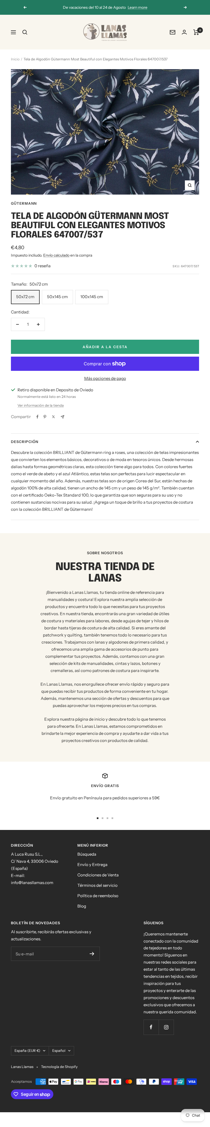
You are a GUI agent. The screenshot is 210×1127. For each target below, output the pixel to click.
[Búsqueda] (24, 32)
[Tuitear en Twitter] (53, 417)
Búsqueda (86, 854)
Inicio (15, 59)
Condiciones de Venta (98, 874)
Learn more (137, 7)
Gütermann (24, 203)
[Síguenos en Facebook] (151, 1027)
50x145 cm (57, 296)
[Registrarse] (92, 954)
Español (58, 1050)
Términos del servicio (97, 885)
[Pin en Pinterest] (44, 417)
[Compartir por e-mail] (62, 417)
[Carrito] (196, 32)
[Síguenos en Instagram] (166, 1027)
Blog (81, 906)
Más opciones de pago (105, 378)
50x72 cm (25, 296)
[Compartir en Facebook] (37, 417)
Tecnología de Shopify (59, 1066)
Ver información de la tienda (41, 405)
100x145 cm (91, 296)
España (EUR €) (27, 1050)
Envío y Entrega (92, 864)
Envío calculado (56, 255)
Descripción (24, 441)
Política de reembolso (97, 895)
